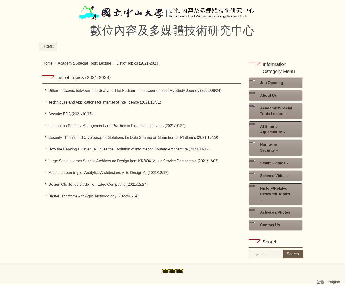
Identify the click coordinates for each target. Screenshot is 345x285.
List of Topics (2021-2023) (137, 63)
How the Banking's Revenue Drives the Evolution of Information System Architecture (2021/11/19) (129, 149)
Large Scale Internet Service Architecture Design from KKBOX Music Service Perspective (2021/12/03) (133, 161)
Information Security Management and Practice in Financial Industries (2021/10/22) (117, 126)
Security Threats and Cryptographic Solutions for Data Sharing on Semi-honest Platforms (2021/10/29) (133, 137)
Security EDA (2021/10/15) (70, 114)
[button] (275, 111)
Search (293, 254)
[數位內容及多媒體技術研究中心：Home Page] (172, 13)
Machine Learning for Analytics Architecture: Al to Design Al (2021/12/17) (108, 173)
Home (48, 47)
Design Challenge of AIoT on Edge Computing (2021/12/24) (98, 184)
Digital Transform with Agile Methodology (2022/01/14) (93, 196)
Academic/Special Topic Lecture (84, 63)
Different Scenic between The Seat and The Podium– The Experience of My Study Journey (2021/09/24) (134, 90)
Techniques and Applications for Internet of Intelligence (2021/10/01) (104, 102)
